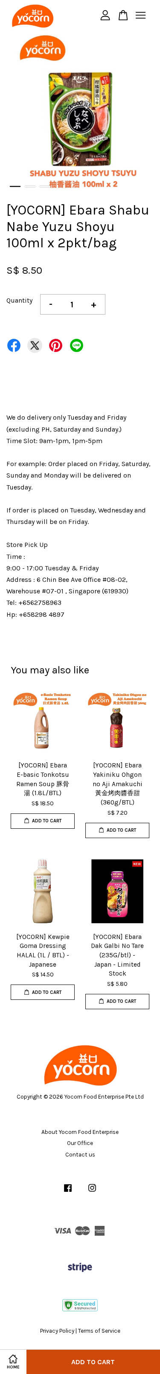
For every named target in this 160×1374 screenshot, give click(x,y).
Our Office (80, 1143)
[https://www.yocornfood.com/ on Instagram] (92, 1192)
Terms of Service (99, 1331)
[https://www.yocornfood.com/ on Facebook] (68, 1192)
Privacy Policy (57, 1331)
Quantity (19, 300)
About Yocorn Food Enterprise (80, 1132)
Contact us (80, 1154)
